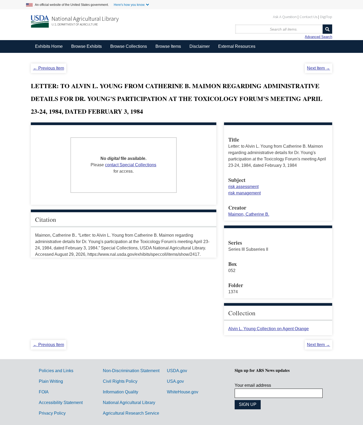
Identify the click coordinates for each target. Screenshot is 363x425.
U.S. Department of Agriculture (75, 24)
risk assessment (243, 186)
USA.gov (175, 381)
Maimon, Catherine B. (248, 214)
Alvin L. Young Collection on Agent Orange (268, 328)
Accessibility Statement (61, 402)
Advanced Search (318, 37)
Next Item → (318, 68)
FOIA (44, 392)
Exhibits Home (49, 46)
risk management (244, 193)
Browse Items (168, 46)
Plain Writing (51, 381)
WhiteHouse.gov (182, 392)
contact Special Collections (130, 165)
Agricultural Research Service (131, 413)
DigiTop (326, 16)
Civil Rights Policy (120, 381)
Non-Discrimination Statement (131, 370)
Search (327, 29)
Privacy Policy (52, 413)
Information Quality (120, 392)
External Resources (236, 46)
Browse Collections (128, 46)
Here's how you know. (129, 5)
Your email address (253, 385)
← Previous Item (48, 68)
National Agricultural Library (85, 18)
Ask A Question (285, 16)
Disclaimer (199, 46)
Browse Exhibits (86, 46)
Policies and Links (56, 370)
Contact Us (308, 16)
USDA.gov (177, 370)
